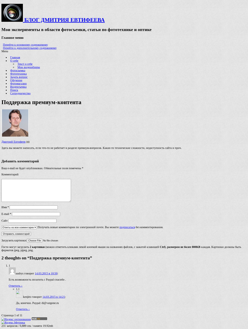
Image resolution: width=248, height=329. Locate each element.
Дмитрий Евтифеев (13, 141)
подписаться (127, 227)
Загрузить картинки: (14, 240)
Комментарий (10, 174)
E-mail (6, 213)
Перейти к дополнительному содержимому (30, 48)
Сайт (4, 220)
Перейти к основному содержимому (25, 44)
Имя (5, 207)
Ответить (16, 285)
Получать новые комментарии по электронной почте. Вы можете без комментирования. (100, 227)
